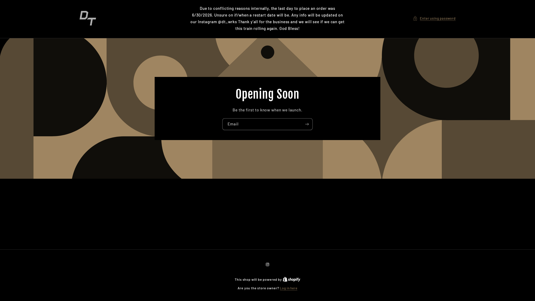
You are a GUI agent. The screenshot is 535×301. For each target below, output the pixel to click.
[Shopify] (291, 279)
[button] (434, 18)
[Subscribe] (306, 124)
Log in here (288, 288)
